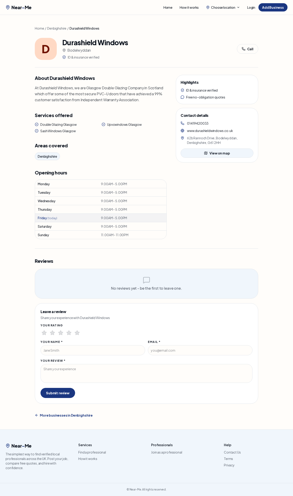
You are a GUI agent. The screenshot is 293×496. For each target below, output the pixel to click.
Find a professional (92, 452)
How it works (189, 7)
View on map (219, 153)
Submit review (58, 393)
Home (167, 7)
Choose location (223, 7)
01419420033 (198, 123)
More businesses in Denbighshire (66, 415)
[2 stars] (52, 332)
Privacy (229, 465)
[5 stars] (77, 332)
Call (250, 49)
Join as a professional (166, 452)
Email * (154, 342)
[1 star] (44, 332)
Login (251, 7)
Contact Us (232, 452)
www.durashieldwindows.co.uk (210, 131)
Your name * (52, 342)
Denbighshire (56, 28)
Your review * (53, 360)
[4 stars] (69, 332)
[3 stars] (60, 332)
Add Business (273, 7)
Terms (228, 459)
